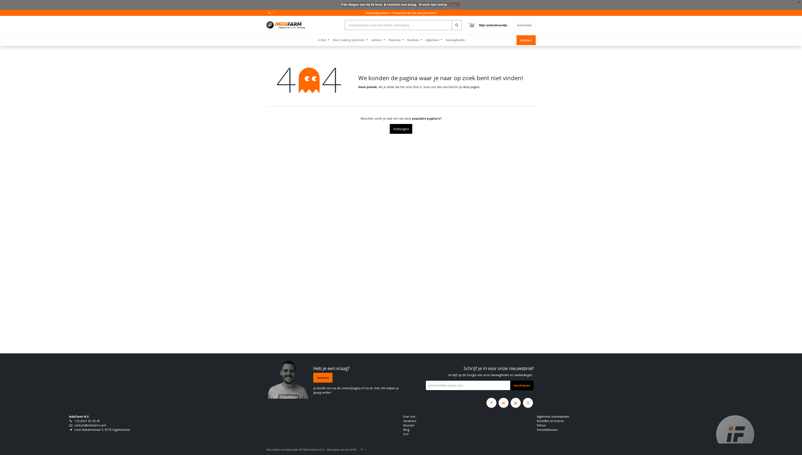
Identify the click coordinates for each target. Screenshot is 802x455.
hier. (454, 5)
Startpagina (401, 129)
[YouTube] (516, 403)
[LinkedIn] (504, 403)
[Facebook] (491, 403)
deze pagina (471, 87)
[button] (522, 385)
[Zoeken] (457, 25)
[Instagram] (528, 403)
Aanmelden (524, 25)
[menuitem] (323, 40)
